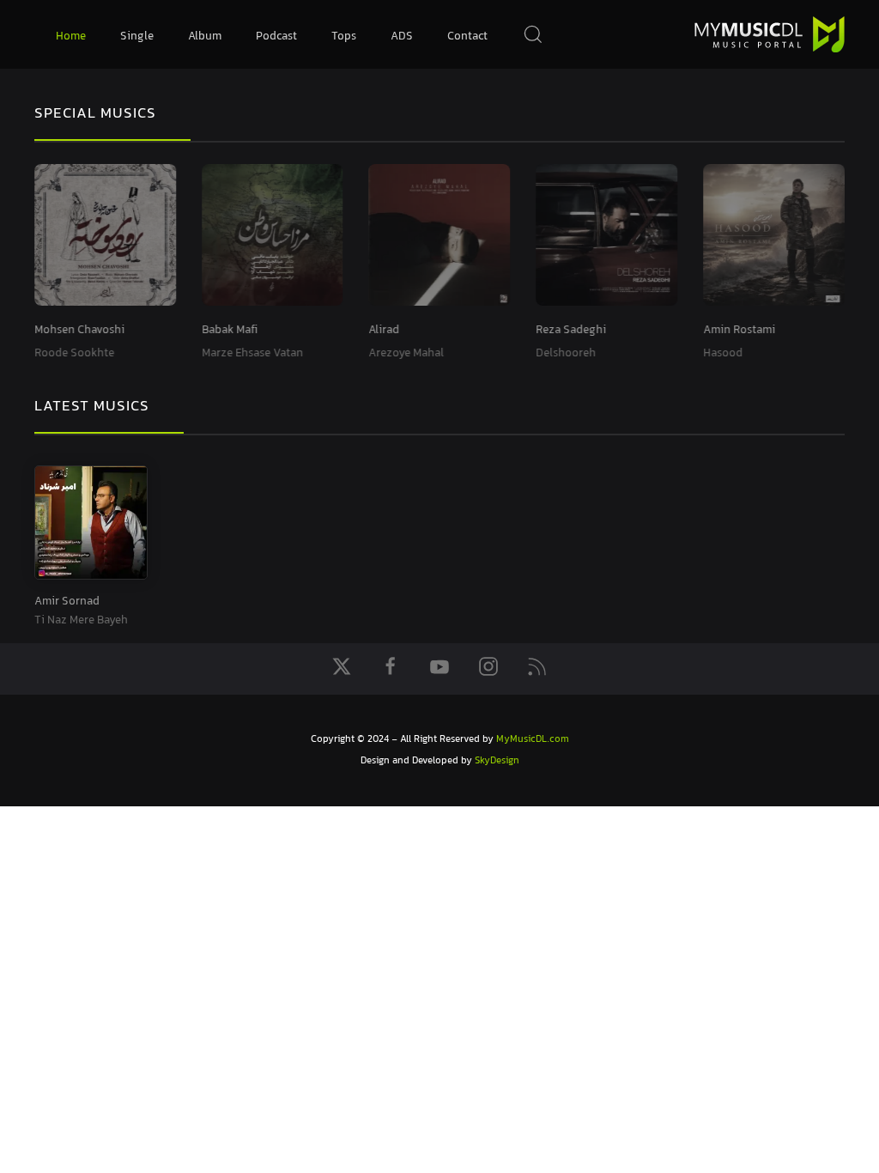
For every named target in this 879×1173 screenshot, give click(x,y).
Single (137, 36)
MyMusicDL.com (532, 740)
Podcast (276, 36)
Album (204, 36)
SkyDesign (497, 761)
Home (71, 36)
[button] (533, 34)
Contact (467, 36)
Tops (343, 36)
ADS (402, 36)
